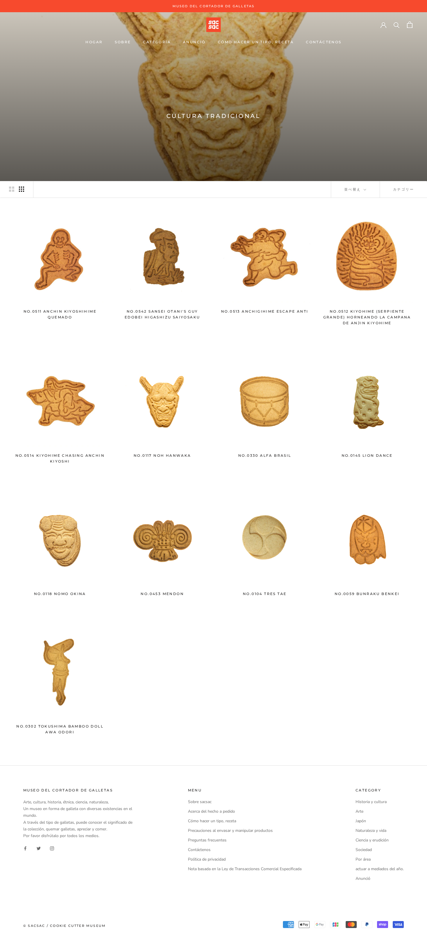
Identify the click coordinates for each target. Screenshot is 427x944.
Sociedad (364, 849)
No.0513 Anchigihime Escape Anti (264, 311)
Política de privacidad (207, 859)
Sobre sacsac (199, 802)
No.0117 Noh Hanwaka (162, 455)
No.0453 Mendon (162, 594)
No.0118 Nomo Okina (60, 594)
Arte (359, 811)
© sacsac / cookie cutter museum (64, 926)
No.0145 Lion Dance (367, 455)
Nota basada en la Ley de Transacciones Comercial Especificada (245, 869)
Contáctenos (323, 42)
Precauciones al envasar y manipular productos (230, 830)
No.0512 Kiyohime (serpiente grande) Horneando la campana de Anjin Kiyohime (367, 317)
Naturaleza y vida (371, 830)
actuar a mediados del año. (380, 869)
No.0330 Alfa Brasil (264, 455)
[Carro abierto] (409, 25)
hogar (94, 42)
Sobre (123, 42)
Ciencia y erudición (372, 840)
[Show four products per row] (21, 189)
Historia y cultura (371, 802)
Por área (363, 859)
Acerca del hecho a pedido (211, 811)
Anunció (194, 42)
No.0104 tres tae (264, 594)
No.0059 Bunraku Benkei (367, 594)
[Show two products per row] (11, 189)
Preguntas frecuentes (207, 840)
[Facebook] (25, 848)
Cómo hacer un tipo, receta (256, 42)
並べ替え (353, 189)
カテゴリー (403, 189)
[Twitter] (39, 848)
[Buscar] (397, 25)
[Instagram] (52, 848)
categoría (157, 42)
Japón (361, 821)
